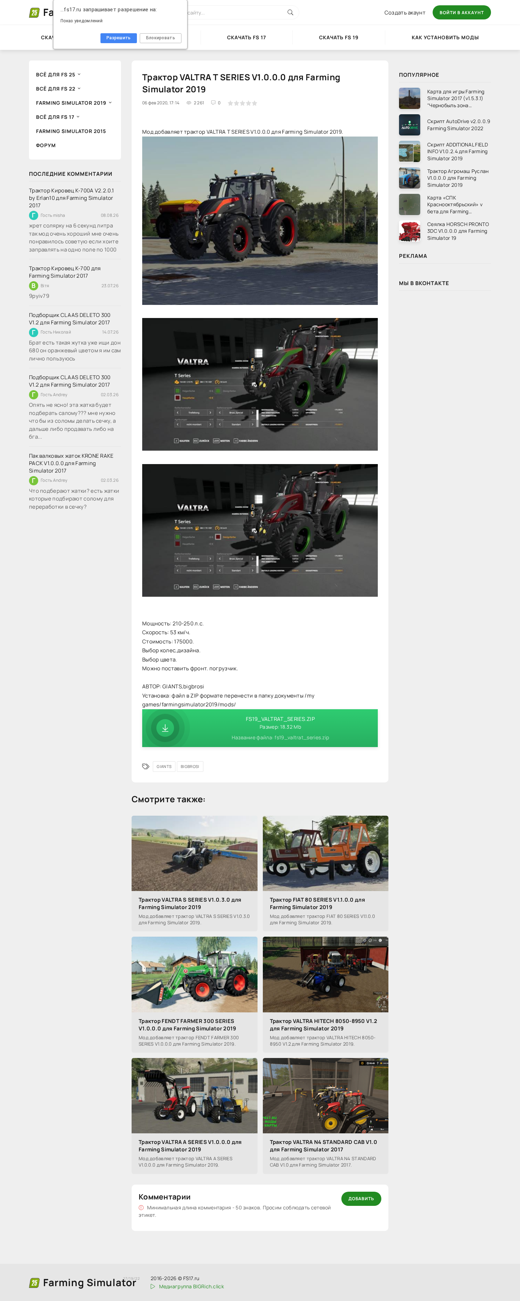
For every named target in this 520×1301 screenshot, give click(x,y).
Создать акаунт (405, 12)
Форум (46, 145)
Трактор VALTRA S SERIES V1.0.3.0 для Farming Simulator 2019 (190, 903)
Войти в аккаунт (462, 13)
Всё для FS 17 (55, 117)
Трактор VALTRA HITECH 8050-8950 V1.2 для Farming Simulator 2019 (323, 1024)
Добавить (361, 1199)
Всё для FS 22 (55, 88)
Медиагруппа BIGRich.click (191, 1286)
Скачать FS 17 (246, 37)
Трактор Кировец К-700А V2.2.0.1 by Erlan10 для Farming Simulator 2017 (71, 198)
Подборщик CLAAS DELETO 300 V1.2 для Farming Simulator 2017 (70, 318)
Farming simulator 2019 (71, 102)
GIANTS (164, 766)
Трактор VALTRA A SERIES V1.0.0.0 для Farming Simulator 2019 (190, 1145)
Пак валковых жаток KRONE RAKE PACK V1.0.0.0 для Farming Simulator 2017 (71, 463)
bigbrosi (190, 766)
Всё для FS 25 (55, 74)
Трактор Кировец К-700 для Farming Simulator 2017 (65, 272)
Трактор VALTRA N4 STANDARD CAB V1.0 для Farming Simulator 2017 (323, 1145)
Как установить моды (445, 37)
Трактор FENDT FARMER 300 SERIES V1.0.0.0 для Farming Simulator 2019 (187, 1024)
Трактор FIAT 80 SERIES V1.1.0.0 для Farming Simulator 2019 (317, 903)
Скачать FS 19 (339, 37)
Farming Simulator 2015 (71, 131)
